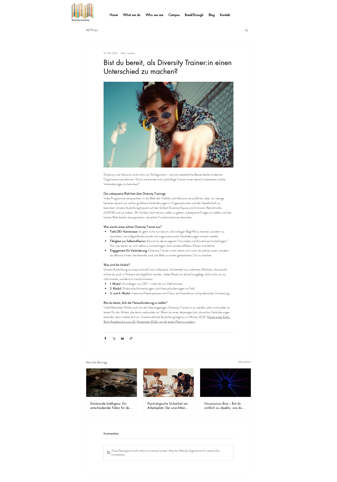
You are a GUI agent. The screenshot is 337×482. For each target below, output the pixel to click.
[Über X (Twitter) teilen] (113, 338)
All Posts (92, 30)
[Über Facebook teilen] (105, 338)
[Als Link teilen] (131, 338)
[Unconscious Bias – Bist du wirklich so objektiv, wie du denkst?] (225, 382)
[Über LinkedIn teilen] (122, 338)
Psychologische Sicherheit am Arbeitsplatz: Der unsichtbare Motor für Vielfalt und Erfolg (167, 405)
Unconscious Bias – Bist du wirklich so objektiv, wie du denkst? (223, 405)
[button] (246, 30)
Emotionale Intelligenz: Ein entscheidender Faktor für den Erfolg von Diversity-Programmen (110, 405)
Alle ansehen (245, 362)
